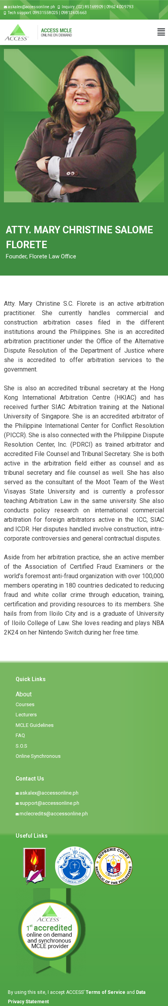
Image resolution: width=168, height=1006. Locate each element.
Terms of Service (106, 992)
